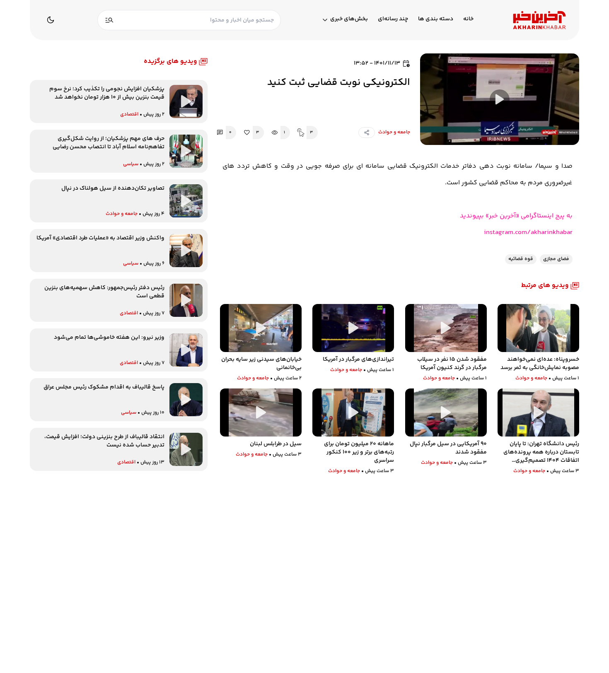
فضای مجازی (556, 259)
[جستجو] (109, 20)
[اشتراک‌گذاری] (366, 132)
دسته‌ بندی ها (435, 19)
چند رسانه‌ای (393, 19)
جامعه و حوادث (394, 132)
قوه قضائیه (520, 259)
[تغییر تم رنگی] (50, 19)
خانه (468, 19)
